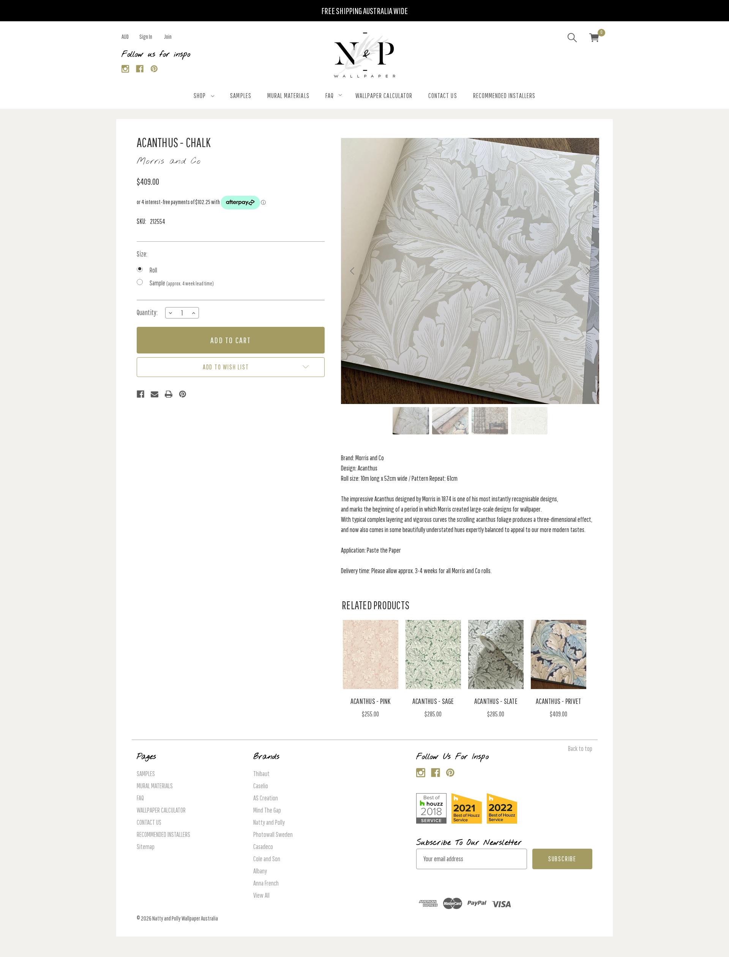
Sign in (145, 36)
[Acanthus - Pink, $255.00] (370, 654)
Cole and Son (266, 859)
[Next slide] (587, 271)
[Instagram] (125, 69)
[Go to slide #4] (529, 420)
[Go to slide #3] (490, 420)
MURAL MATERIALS (288, 96)
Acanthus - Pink (370, 701)
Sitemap (146, 847)
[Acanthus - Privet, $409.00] (558, 654)
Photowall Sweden (273, 834)
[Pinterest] (154, 69)
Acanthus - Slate (496, 701)
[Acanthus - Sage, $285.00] (433, 654)
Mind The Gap (267, 810)
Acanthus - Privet (558, 701)
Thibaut (261, 774)
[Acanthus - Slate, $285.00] (496, 654)
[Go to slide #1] (411, 420)
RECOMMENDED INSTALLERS (504, 96)
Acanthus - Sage (433, 701)
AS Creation (265, 798)
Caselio (260, 786)
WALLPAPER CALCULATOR (383, 96)
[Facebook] (140, 69)
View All (261, 895)
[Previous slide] (353, 271)
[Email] (154, 394)
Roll (153, 270)
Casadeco (263, 847)
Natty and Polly (269, 822)
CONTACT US (442, 96)
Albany (260, 871)
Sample (182, 283)
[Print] (168, 394)
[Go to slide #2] (450, 420)
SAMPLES (240, 96)
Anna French (266, 883)
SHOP (200, 96)
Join (168, 36)
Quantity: (147, 312)
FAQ (329, 96)
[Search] (572, 38)
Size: (142, 254)
